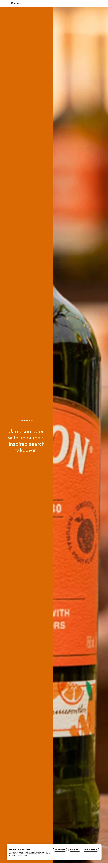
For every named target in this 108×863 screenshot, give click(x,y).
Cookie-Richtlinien (22, 855)
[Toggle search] (92, 3)
